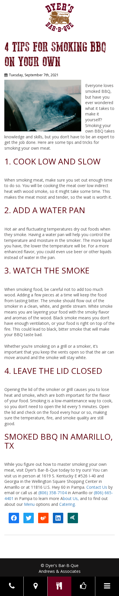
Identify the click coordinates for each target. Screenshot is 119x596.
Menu (29, 504)
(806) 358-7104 (52, 492)
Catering (67, 504)
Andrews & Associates (60, 571)
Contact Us (96, 487)
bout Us (70, 498)
